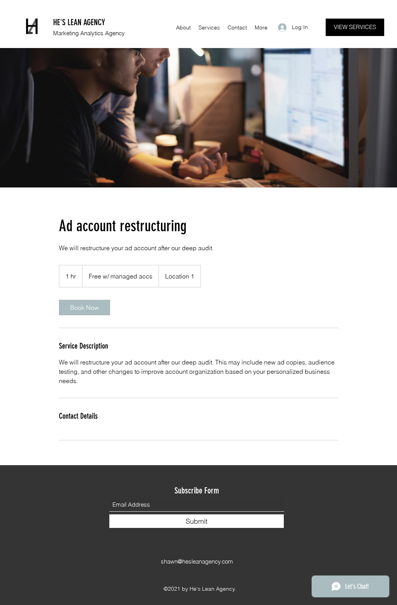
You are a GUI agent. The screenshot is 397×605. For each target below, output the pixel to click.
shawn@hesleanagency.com (197, 561)
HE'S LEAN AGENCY (79, 22)
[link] (84, 307)
